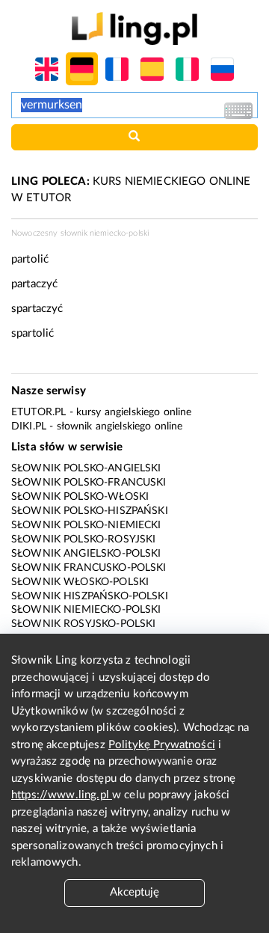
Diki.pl (28, 426)
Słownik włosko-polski (80, 582)
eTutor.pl (38, 412)
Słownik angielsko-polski (86, 553)
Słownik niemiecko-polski (86, 610)
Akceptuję (134, 892)
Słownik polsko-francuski (89, 482)
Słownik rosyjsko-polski (83, 624)
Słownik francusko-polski (89, 568)
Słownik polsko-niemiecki (86, 525)
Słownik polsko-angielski (86, 468)
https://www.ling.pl (61, 795)
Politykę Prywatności (161, 744)
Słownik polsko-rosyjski (83, 539)
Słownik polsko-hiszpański (89, 511)
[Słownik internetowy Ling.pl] (134, 28)
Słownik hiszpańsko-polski (89, 596)
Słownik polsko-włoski (80, 497)
